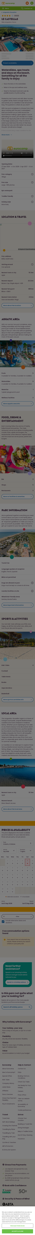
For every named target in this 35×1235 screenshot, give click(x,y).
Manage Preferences (17, 1226)
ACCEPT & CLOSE (17, 1231)
